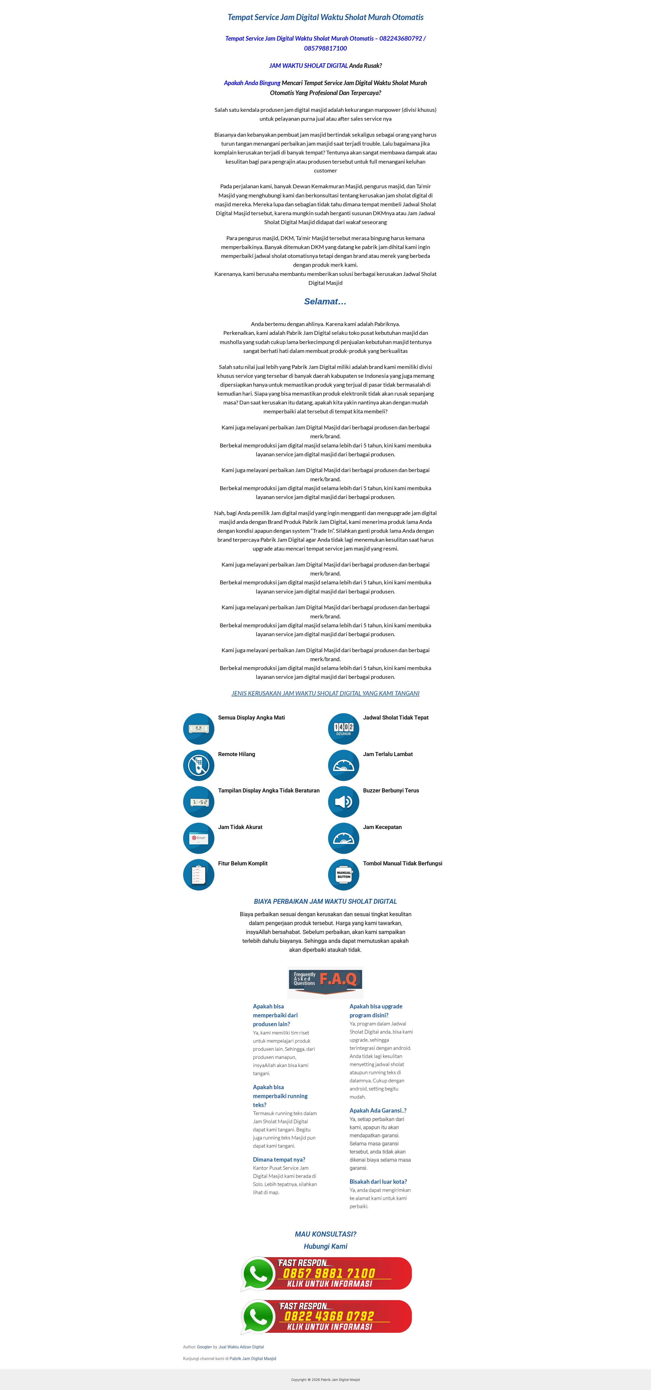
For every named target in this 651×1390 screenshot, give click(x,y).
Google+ (204, 1347)
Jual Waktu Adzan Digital (241, 1347)
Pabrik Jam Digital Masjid (253, 1358)
